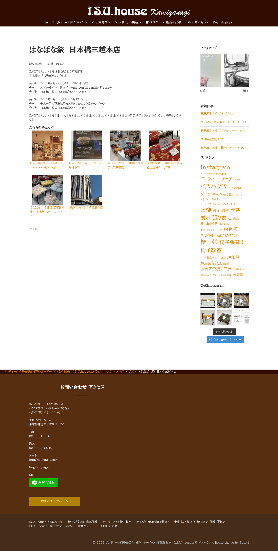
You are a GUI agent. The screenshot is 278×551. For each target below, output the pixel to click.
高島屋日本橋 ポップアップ (217, 113)
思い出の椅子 (208, 223)
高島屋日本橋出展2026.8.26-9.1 (222, 147)
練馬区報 (238, 269)
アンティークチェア (216, 179)
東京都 (231, 229)
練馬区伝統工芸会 (215, 263)
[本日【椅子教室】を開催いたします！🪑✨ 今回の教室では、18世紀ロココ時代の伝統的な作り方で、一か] (241, 300)
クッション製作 (235, 188)
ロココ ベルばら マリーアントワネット (218, 204)
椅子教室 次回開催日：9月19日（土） (223, 122)
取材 (225, 210)
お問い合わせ (200, 22)
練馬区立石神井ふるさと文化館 (215, 275)
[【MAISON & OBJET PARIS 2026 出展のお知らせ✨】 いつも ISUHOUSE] (241, 317)
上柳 (205, 209)
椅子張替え (232, 242)
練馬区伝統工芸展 (215, 269)
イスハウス (213, 186)
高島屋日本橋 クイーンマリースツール (223, 130)
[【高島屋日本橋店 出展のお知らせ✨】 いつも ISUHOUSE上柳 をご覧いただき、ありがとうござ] (207, 317)
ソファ (205, 194)
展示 (37, 228)
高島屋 (238, 274)
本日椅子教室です (211, 139)
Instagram (215, 167)
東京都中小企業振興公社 (219, 235)
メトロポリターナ (209, 199)
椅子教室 (227, 90)
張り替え (221, 217)
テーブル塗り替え (223, 194)
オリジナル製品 (128, 22)
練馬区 (233, 257)
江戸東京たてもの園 (212, 257)
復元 (236, 218)
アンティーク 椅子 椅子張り (214, 174)
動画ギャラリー (175, 22)
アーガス (238, 180)
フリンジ (239, 195)
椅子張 (209, 242)
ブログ (154, 22)
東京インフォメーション (211, 230)
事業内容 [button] (101, 22)
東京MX (224, 223)
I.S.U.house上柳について (66, 22)
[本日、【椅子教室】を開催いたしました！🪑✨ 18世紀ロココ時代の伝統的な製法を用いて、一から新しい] (224, 300)
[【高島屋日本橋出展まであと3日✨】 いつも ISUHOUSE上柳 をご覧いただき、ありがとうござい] (207, 300)
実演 (235, 210)
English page (222, 22)
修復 (216, 210)
